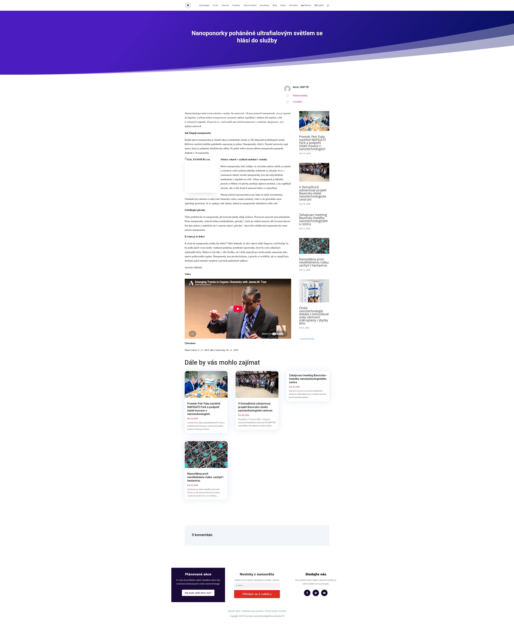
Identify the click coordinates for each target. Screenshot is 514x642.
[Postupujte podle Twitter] (316, 593)
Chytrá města (249, 5)
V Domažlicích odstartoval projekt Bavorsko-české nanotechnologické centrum (312, 193)
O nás (215, 5)
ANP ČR (304, 87)
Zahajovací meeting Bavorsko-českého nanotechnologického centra (313, 219)
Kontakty (293, 5)
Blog (275, 5)
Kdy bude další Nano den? (198, 593)
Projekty (236, 5)
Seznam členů (234, 611)
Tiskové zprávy (299, 95)
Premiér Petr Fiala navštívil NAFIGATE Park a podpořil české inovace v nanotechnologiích (312, 142)
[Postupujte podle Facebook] (307, 593)
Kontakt (282, 611)
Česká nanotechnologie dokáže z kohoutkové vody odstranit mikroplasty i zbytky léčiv (314, 315)
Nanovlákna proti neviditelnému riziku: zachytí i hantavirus (314, 262)
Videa (283, 5)
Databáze (264, 5)
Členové (225, 5)
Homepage (204, 5)
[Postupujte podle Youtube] (324, 593)
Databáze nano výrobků (252, 611)
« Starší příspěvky (306, 338)
